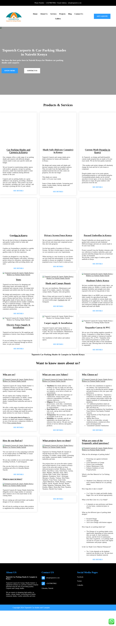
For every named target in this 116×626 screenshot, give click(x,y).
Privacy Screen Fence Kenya (58, 235)
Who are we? (9, 374)
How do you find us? (13, 440)
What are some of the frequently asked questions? (95, 441)
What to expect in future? (12, 479)
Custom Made (97, 151)
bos (16, 235)
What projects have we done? (56, 440)
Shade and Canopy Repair (58, 283)
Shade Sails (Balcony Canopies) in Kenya (58, 151)
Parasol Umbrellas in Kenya (97, 235)
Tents (18, 279)
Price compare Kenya (14, 423)
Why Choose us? (90, 374)
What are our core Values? (55, 374)
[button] (5, 130)
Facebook (61, 300)
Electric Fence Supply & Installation (18, 326)
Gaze (12, 235)
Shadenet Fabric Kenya (97, 280)
